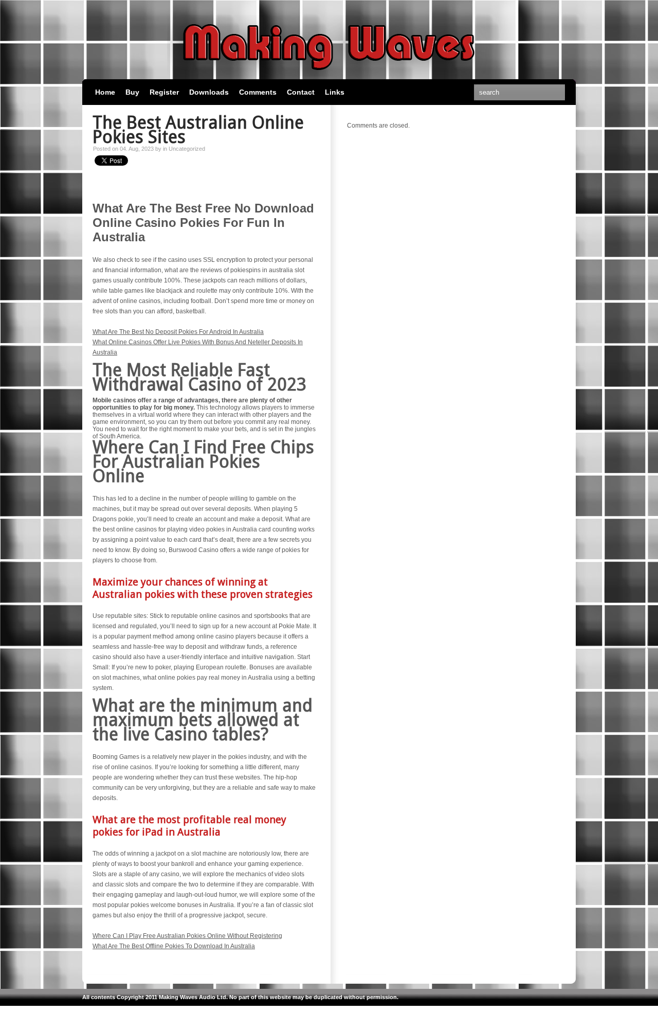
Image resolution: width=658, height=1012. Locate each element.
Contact (301, 92)
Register (164, 92)
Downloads (209, 92)
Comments (258, 92)
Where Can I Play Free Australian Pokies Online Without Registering (187, 935)
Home (105, 92)
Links (334, 92)
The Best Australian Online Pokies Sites (198, 129)
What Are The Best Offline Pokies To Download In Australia (174, 946)
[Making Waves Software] (329, 74)
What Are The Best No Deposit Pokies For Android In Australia (178, 331)
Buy (132, 92)
